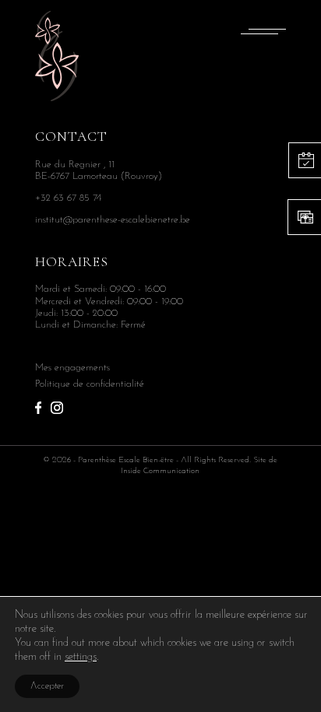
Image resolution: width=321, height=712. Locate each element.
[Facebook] (38, 407)
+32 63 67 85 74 (68, 198)
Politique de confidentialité (89, 384)
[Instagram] (57, 407)
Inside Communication (160, 471)
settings (81, 657)
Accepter (47, 686)
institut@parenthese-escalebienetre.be (112, 220)
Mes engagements (72, 368)
